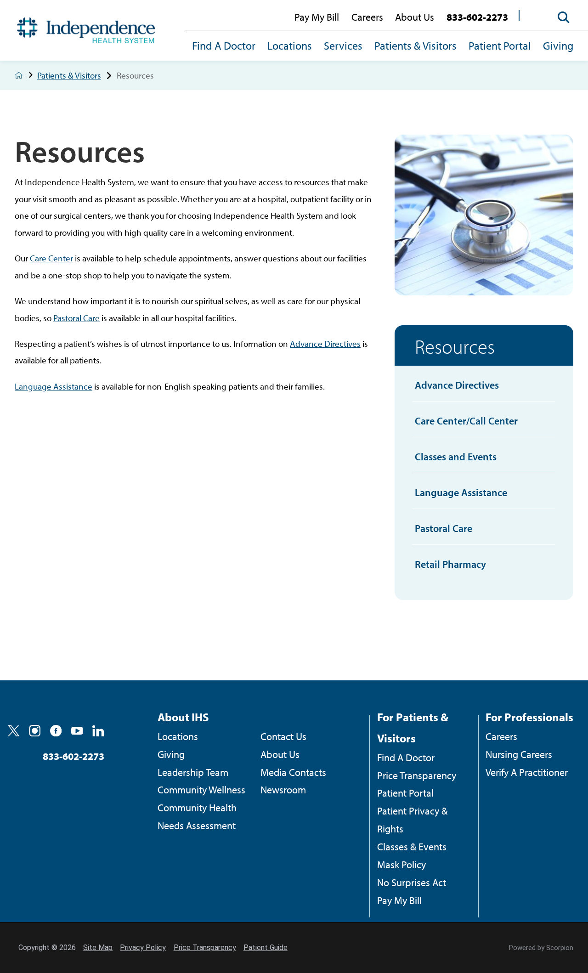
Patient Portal (500, 45)
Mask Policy (401, 864)
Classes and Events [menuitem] (456, 456)
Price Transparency (416, 775)
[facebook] (56, 730)
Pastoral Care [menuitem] (443, 528)
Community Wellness (201, 789)
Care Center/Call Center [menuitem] (466, 420)
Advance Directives (325, 343)
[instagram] (34, 730)
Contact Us (283, 736)
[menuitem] (226, 47)
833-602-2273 (477, 17)
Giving (558, 45)
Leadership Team (193, 772)
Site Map (98, 947)
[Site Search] (558, 18)
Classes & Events (412, 846)
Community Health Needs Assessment (197, 816)
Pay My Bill (316, 17)
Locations (289, 45)
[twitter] (13, 730)
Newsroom (283, 789)
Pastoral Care (76, 317)
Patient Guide (265, 947)
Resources (455, 346)
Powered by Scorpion (541, 948)
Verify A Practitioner (527, 772)
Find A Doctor (223, 45)
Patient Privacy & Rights (412, 819)
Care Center (51, 258)
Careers (367, 17)
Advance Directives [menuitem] (457, 385)
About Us (414, 17)
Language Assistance (53, 386)
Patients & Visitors (415, 45)
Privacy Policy (143, 947)
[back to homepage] (19, 75)
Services (343, 45)
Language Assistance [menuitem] (461, 492)
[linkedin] (98, 730)
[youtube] (77, 730)
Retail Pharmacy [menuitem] (450, 564)
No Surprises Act (411, 882)
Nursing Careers (519, 754)
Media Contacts (293, 772)
